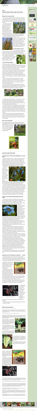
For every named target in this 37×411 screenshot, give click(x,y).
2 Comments (8, 154)
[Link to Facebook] (34, 2)
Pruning (21, 13)
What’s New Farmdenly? (7, 307)
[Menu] (29, 2)
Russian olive (5, 5)
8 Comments (8, 13)
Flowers (14, 13)
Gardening (18, 13)
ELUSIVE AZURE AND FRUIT (8, 153)
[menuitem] (27, 2)
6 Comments (8, 308)
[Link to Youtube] (32, 2)
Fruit (16, 13)
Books (12, 13)
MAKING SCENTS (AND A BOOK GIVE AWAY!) (12, 12)
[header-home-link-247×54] (18, 2)
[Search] (27, 2)
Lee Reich (17, 154)
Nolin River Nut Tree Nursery (11, 394)
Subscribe (32, 15)
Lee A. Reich (14, 308)
